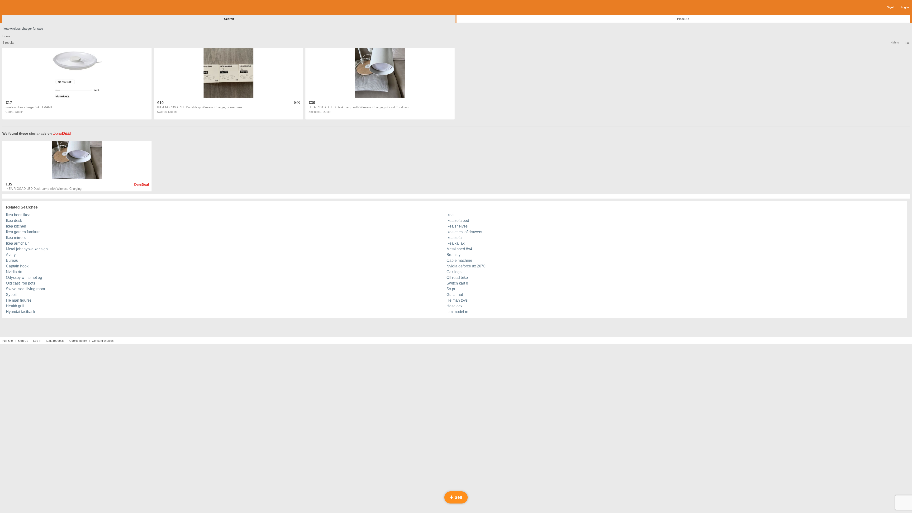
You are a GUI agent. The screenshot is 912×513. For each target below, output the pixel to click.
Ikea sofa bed (457, 220)
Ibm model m (457, 312)
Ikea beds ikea (18, 215)
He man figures (19, 300)
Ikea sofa (454, 238)
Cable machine (459, 260)
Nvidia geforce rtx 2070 (465, 266)
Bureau (12, 260)
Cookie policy (78, 340)
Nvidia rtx (14, 272)
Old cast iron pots (20, 283)
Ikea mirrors (16, 238)
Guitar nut (454, 295)
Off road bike (457, 278)
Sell (457, 497)
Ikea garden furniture (23, 232)
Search (229, 19)
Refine (894, 42)
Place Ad (683, 19)
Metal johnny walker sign (27, 249)
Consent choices (103, 340)
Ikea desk (14, 220)
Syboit (11, 295)
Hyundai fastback (20, 312)
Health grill (15, 306)
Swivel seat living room (25, 289)
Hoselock (454, 306)
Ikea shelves (457, 226)
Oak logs (453, 272)
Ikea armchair (17, 243)
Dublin (19, 112)
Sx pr (450, 289)
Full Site (7, 340)
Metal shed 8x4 (459, 249)
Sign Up (892, 7)
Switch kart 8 (457, 283)
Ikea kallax (455, 243)
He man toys (457, 300)
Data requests (55, 340)
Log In (905, 7)
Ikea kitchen (16, 226)
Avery (11, 255)
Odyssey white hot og (24, 278)
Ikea (450, 215)
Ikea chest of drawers (464, 232)
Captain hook (17, 266)
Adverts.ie (21, 7)
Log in (37, 340)
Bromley (453, 255)
